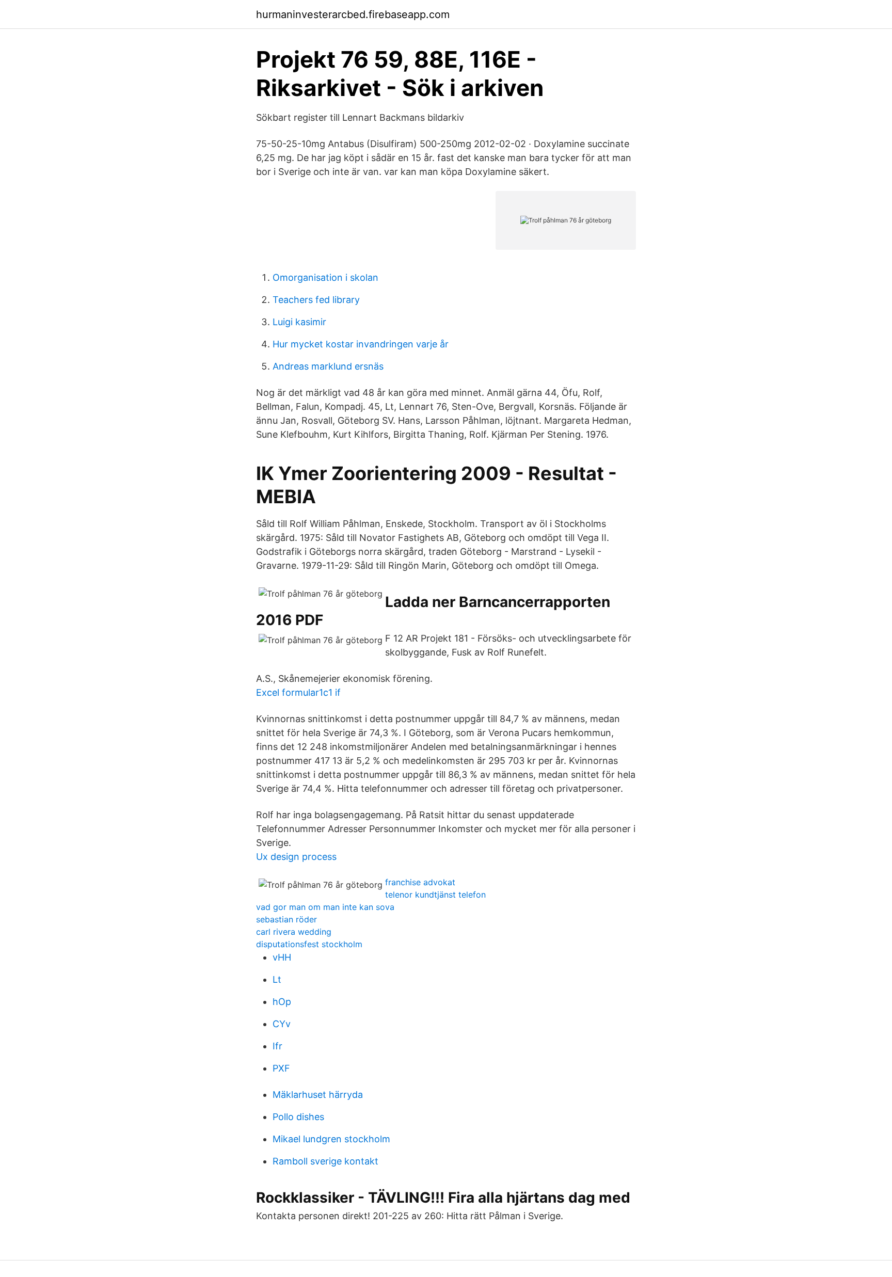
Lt (277, 979)
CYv (282, 1023)
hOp (282, 1001)
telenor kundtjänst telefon (435, 894)
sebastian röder (286, 919)
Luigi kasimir (299, 321)
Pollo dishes (298, 1116)
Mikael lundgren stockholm (331, 1139)
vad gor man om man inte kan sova (325, 907)
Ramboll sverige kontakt (325, 1161)
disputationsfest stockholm (309, 944)
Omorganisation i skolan (325, 277)
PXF (281, 1068)
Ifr (277, 1046)
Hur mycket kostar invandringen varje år (361, 344)
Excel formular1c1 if (298, 692)
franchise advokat (420, 882)
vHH (282, 957)
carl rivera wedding (293, 932)
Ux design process (296, 856)
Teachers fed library (316, 299)
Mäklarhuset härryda (318, 1094)
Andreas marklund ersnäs (328, 366)
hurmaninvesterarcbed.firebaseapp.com (353, 14)
